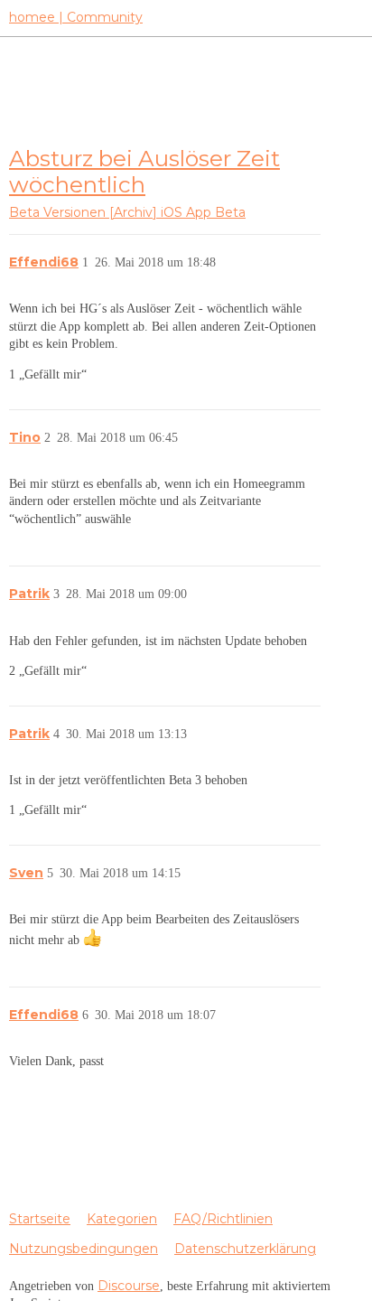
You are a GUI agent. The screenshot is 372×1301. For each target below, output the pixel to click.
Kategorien (122, 1219)
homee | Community (76, 17)
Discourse (129, 1286)
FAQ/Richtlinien (223, 1219)
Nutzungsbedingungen (83, 1248)
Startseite (39, 1219)
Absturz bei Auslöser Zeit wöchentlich (144, 171)
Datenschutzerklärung (245, 1248)
